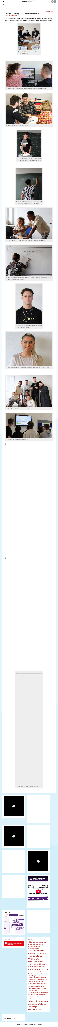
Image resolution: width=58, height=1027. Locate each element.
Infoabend (30, 981)
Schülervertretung (34, 992)
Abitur (30, 942)
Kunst (36, 984)
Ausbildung (39, 944)
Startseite (23, 790)
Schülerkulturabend (32, 990)
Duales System (17, 790)
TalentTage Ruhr (33, 997)
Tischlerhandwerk (33, 998)
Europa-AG (31, 969)
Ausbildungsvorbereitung (33, 948)
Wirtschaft (28, 790)
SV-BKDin (31, 994)
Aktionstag (35, 942)
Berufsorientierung (35, 962)
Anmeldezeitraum (42, 942)
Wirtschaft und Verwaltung (33, 1004)
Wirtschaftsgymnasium (38, 1001)
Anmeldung (31, 944)
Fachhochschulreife (40, 975)
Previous (47, 11)
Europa (43, 966)
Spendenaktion (44, 992)
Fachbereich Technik (40, 972)
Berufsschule (45, 961)
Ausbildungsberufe (34, 946)
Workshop (42, 1004)
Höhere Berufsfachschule (40, 979)
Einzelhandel (38, 790)
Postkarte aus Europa (39, 986)
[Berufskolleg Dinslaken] (28, 1)
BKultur (29, 964)
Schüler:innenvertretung (37, 988)
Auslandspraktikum (34, 953)
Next (52, 11)
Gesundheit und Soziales (33, 977)
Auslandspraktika (36, 951)
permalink (51, 790)
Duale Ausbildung (38, 964)
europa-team (41, 969)
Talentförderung (40, 994)
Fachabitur (30, 972)
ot (42, 790)
